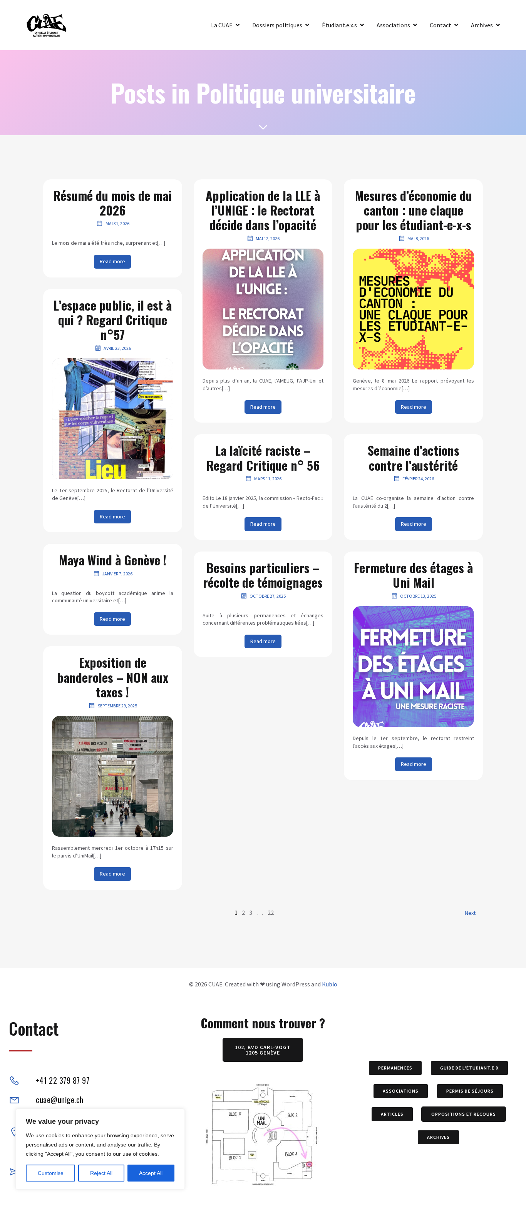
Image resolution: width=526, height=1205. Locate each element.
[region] (100, 1149)
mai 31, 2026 (117, 223)
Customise (51, 1173)
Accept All (150, 1173)
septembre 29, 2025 (117, 706)
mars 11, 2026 (267, 478)
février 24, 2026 (418, 478)
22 (271, 912)
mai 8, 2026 (418, 238)
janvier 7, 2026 (117, 574)
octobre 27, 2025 (268, 596)
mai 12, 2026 (268, 238)
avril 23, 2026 (117, 348)
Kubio (329, 984)
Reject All (101, 1173)
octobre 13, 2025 (418, 596)
